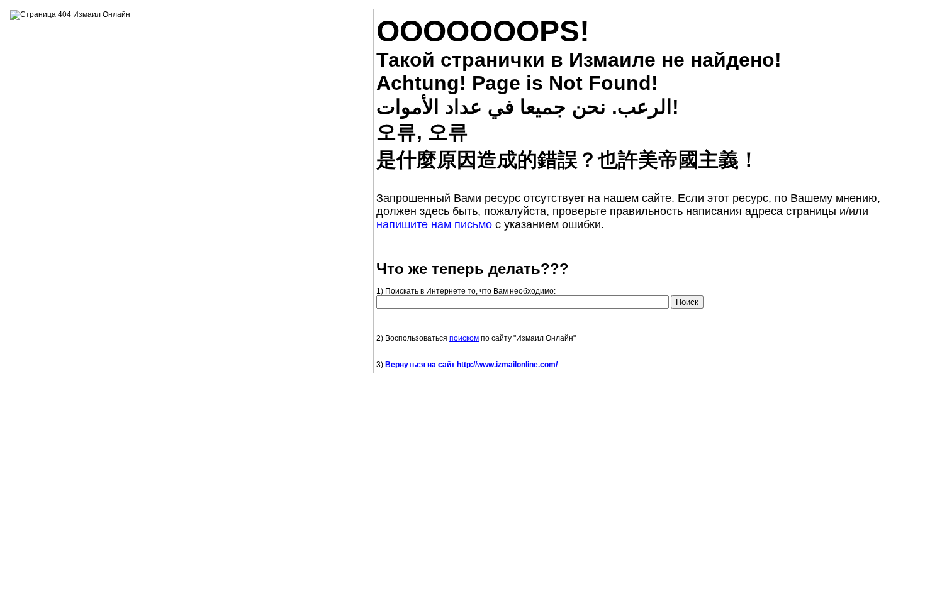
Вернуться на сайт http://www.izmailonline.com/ (471, 364)
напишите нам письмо (434, 224)
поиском (464, 338)
